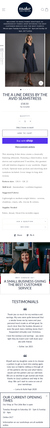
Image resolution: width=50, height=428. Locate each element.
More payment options (25, 147)
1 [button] (21, 89)
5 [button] (29, 90)
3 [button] (25, 90)
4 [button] (27, 90)
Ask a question (25, 221)
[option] (25, 26)
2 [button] (23, 90)
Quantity (25, 116)
